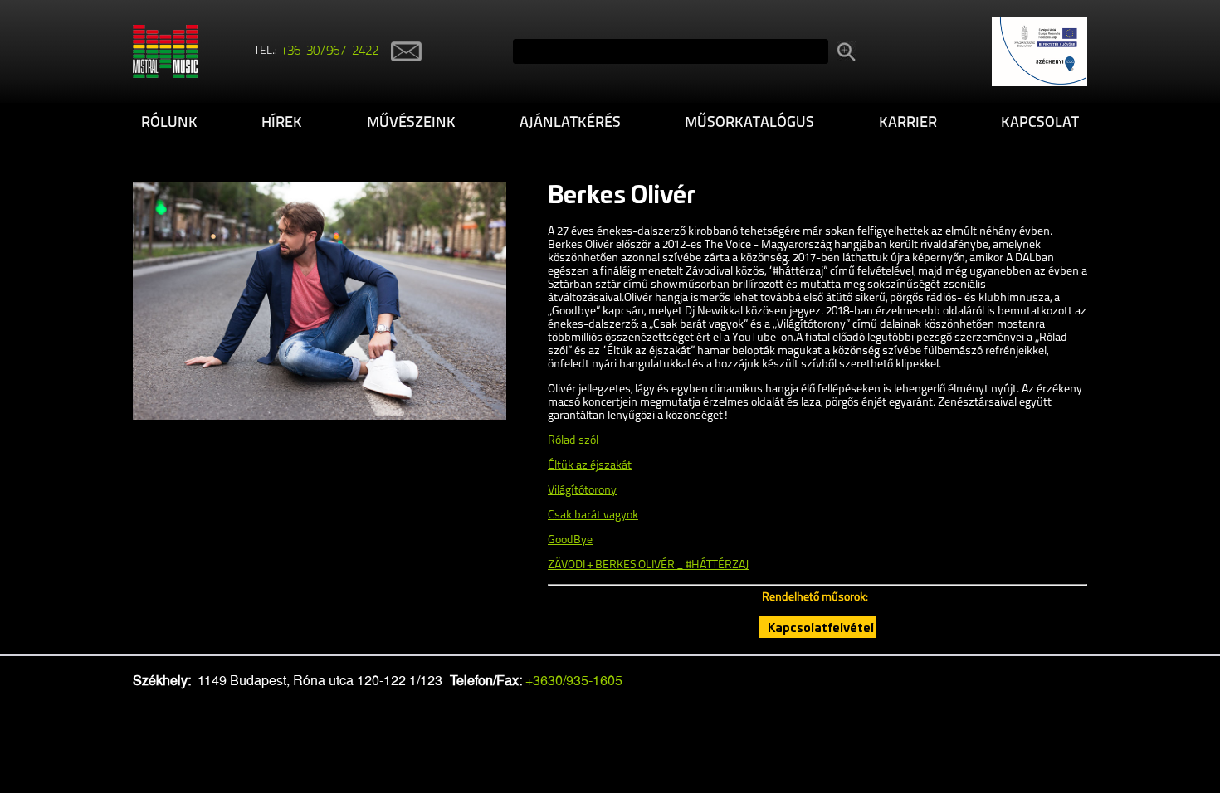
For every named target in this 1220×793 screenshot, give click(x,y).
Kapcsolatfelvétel (821, 627)
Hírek (281, 123)
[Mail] (400, 51)
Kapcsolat (1040, 123)
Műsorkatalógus (749, 123)
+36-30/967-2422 (329, 51)
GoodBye (570, 540)
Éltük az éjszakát (590, 466)
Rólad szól (573, 441)
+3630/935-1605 (573, 680)
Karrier (908, 123)
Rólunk (169, 123)
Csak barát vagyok (593, 515)
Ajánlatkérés (570, 123)
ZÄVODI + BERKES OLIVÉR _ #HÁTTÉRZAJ (648, 565)
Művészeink (411, 123)
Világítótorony (582, 490)
